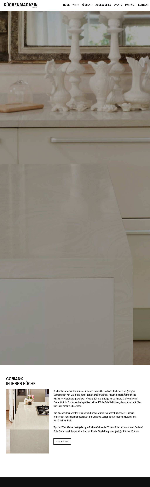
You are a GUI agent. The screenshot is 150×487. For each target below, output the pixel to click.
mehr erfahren (62, 441)
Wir (75, 4)
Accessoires (103, 4)
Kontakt (143, 4)
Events (118, 4)
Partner (130, 4)
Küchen (86, 4)
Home (66, 4)
